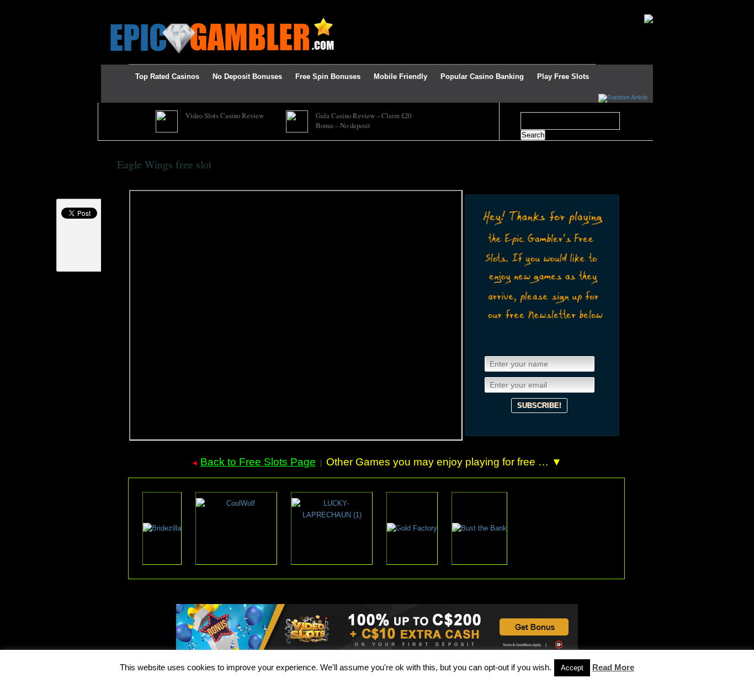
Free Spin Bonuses (327, 76)
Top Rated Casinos (167, 76)
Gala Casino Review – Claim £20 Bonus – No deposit (363, 120)
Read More (613, 667)
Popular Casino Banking (482, 76)
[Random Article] (622, 97)
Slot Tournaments (277, 7)
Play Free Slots (563, 76)
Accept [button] (572, 668)
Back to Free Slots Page (258, 462)
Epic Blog (130, 7)
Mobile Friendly (400, 76)
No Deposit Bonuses (247, 76)
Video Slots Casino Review (224, 115)
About (167, 7)
